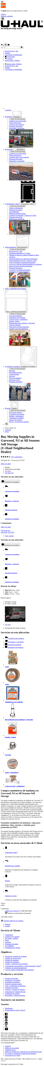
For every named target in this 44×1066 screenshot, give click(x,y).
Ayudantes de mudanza (28, 366)
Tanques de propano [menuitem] (15, 420)
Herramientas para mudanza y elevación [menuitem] (22, 323)
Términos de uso (10, 1050)
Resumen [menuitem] (12, 371)
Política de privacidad (12, 1048)
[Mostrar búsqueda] (5, 44)
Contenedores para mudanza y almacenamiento (23, 966)
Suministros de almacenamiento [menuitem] (19, 272)
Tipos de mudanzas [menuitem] (15, 378)
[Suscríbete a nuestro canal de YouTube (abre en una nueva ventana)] (6, 1029)
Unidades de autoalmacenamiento (16, 968)
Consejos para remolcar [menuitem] (16, 125)
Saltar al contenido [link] (7, 16)
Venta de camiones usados (13, 984)
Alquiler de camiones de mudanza (16, 956)
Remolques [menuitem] (9, 117)
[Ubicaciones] (8, 45)
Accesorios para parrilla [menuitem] (16, 414)
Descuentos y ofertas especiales (15, 995)
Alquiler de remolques (12, 962)
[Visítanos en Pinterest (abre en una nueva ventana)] (6, 1021)
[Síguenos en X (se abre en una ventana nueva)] (6, 1027)
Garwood (8, 430)
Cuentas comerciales (11, 978)
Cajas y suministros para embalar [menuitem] (15, 288)
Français (7, 924)
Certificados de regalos (12, 993)
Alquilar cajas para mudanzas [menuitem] (18, 329)
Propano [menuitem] (8, 408)
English (7, 926)
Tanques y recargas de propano (15, 989)
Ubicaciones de (12, 1055)
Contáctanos (9, 935)
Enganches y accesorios (12, 980)
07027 (7, 432)
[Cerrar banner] (2, 2)
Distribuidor (9, 1008)
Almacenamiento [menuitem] (10, 247)
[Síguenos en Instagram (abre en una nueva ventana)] (6, 1018)
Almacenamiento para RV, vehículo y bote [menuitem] (22, 261)
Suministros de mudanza (11, 482)
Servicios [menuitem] (12, 376)
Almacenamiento (22, 247)
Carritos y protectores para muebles (16, 964)
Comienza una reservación (17, 153)
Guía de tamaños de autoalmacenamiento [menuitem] (22, 262)
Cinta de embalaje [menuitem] (15, 325)
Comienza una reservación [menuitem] (17, 121)
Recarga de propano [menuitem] (15, 412)
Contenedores (27, 204)
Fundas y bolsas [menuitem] (14, 321)
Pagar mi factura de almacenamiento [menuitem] (20, 266)
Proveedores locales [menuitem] (15, 372)
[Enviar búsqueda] (21, 47)
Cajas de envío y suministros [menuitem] (18, 319)
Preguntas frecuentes (11, 944)
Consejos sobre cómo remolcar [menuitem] (19, 157)
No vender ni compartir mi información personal (20, 1053)
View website (9, 536)
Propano (14, 408)
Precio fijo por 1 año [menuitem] (11, 51)
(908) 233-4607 (6, 464)
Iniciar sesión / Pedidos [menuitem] (12, 60)
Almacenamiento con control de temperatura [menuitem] (23, 259)
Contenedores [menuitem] (12, 204)
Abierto (3, 14)
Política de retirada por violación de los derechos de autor (23, 1052)
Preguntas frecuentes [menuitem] (15, 126)
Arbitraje (8, 1046)
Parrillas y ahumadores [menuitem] (16, 416)
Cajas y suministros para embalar (16, 311)
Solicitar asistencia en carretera (13, 921)
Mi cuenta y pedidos (11, 938)
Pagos (7, 940)
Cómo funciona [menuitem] (14, 374)
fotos (8, 471)
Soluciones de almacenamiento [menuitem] (19, 327)
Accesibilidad (9, 946)
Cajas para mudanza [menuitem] (15, 316)
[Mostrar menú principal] (3, 18)
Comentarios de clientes (12, 948)
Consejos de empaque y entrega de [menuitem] (22, 215)
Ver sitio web (9, 473)
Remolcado (9, 149)
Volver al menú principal (17, 119)
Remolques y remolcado (12, 501)
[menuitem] (26, 154)
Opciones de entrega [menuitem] (15, 210)
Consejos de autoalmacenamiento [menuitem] (19, 270)
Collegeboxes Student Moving (15, 992)
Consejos (8, 942)
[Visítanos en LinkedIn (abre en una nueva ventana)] (6, 1024)
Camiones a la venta (11, 896)
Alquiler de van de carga (13, 958)
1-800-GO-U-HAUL (12, 911)
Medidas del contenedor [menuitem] (16, 219)
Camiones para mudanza (12, 491)
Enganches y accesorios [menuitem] (16, 128)
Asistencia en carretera (12, 937)
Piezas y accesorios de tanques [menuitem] (19, 422)
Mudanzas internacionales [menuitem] (17, 213)
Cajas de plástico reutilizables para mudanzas (19, 970)
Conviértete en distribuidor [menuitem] (13, 55)
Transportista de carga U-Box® (15, 1010)
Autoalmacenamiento (11, 510)
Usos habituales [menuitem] (14, 212)
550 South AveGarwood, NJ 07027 (7, 531)
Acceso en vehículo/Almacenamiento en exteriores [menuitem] (25, 264)
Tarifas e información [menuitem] (16, 208)
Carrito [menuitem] (9, 59)
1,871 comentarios (16, 457)
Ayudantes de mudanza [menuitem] (12, 366)
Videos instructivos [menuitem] (15, 123)
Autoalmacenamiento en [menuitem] (19, 253)
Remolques (16, 117)
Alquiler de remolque (12, 960)
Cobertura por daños (11, 988)
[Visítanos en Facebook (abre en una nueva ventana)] (6, 1015)
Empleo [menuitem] (7, 53)
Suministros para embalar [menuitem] (17, 317)
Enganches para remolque (12, 866)
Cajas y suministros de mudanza (15, 986)
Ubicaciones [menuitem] (10, 56)
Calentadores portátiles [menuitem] (16, 418)
